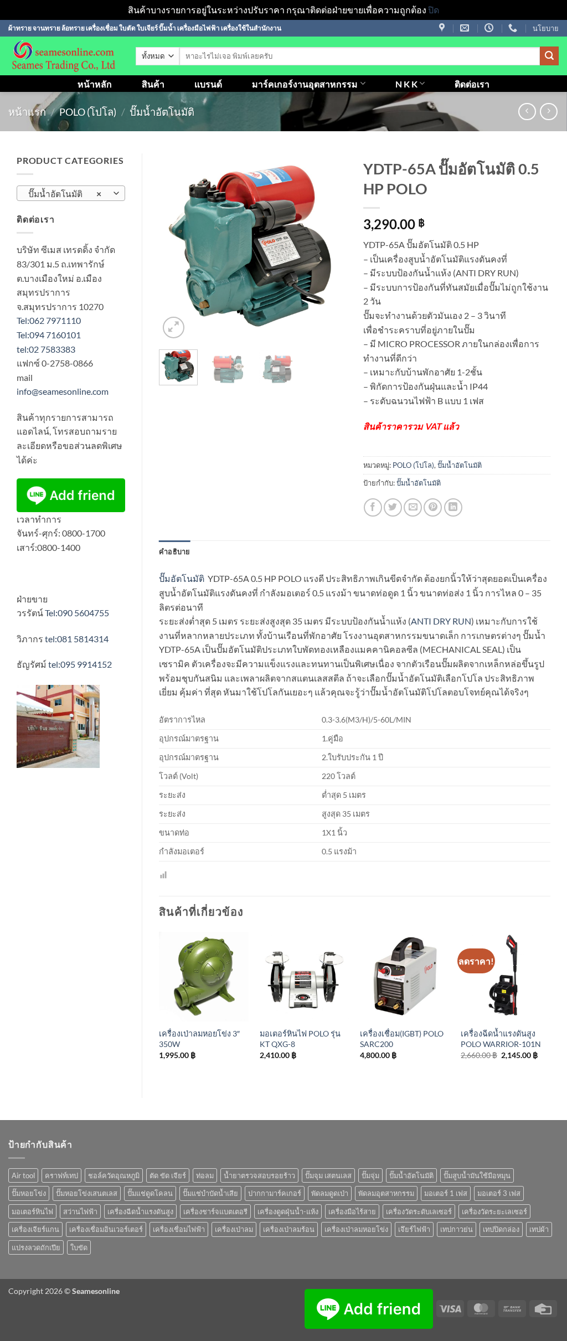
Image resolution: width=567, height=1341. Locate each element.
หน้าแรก (27, 112)
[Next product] (526, 111)
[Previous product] (548, 111)
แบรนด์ (208, 84)
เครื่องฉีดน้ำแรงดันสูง (140, 1211)
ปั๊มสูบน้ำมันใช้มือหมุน (477, 1175)
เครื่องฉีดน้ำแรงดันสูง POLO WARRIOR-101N (501, 1039)
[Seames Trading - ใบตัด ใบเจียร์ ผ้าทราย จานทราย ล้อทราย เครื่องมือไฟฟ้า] (63, 56)
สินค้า (153, 84)
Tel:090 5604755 (77, 612)
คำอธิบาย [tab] (174, 551)
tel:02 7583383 (46, 349)
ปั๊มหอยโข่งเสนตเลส (86, 1193)
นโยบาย (546, 28)
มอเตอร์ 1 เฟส (445, 1193)
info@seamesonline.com (63, 391)
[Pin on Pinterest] (433, 507)
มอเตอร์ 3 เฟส (498, 1193)
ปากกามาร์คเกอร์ (274, 1193)
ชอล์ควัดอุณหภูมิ (114, 1175)
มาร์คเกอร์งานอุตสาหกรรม (305, 84)
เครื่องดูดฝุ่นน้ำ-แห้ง (287, 1211)
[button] (173, 327)
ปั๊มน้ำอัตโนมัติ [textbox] (65, 194)
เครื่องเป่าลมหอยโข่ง (356, 1229)
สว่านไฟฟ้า (80, 1211)
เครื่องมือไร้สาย (352, 1211)
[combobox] (71, 193)
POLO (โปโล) (87, 112)
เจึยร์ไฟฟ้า (414, 1229)
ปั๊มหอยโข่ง (29, 1193)
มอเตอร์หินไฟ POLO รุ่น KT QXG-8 (300, 1039)
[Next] (329, 247)
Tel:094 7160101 (49, 334)
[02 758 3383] (514, 28)
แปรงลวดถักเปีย (36, 1247)
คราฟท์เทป (61, 1175)
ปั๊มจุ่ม (370, 1175)
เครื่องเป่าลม (234, 1229)
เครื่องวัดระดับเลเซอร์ (419, 1211)
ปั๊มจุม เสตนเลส (328, 1175)
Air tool (23, 1175)
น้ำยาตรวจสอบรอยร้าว (259, 1175)
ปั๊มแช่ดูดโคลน (150, 1193)
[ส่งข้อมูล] (549, 56)
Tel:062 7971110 (49, 320)
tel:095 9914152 (80, 664)
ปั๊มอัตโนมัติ (181, 578)
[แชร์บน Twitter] (393, 507)
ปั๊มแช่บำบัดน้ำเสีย (210, 1193)
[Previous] (177, 247)
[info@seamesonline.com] (466, 28)
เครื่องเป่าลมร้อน (289, 1229)
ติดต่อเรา (472, 84)
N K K (406, 84)
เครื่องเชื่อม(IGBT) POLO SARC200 (402, 1039)
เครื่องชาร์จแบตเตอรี (215, 1211)
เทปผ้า (539, 1229)
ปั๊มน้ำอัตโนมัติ (162, 112)
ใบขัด (78, 1247)
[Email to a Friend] (413, 507)
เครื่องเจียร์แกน (35, 1229)
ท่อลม (205, 1175)
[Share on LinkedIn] (453, 507)
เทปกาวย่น (456, 1229)
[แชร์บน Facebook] (373, 507)
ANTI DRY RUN (441, 621)
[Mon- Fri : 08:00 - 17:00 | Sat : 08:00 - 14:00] (490, 28)
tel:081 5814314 (77, 638)
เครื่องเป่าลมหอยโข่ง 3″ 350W (199, 1039)
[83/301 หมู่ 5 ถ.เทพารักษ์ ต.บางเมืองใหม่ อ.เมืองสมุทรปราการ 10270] (443, 28)
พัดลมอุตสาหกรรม (386, 1193)
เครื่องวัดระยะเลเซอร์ (494, 1211)
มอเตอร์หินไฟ (32, 1211)
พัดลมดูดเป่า (329, 1193)
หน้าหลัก (95, 84)
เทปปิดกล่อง (501, 1229)
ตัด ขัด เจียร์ (168, 1175)
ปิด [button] (433, 9)
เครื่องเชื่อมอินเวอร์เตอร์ (106, 1229)
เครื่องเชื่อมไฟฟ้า (179, 1229)
